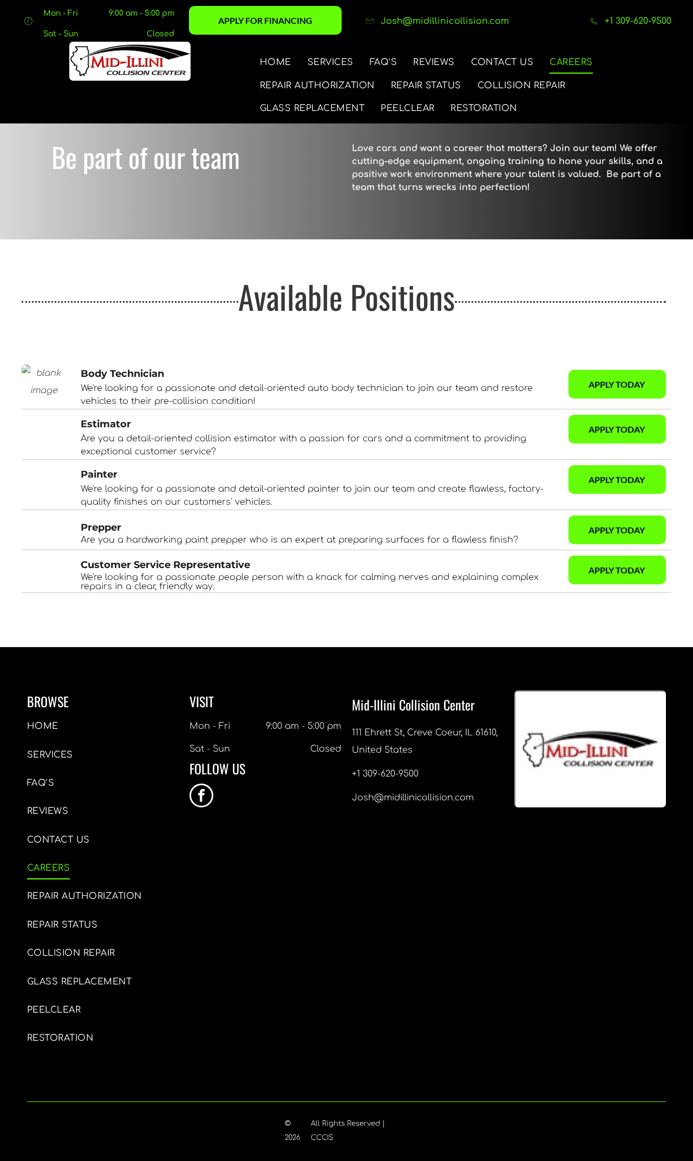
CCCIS (322, 1138)
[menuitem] (275, 62)
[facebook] (201, 797)
